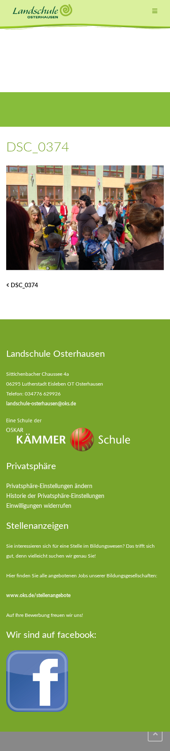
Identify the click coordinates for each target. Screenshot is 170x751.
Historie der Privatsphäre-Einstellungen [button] (55, 496)
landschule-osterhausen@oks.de (41, 403)
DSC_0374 (24, 285)
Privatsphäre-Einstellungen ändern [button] (49, 486)
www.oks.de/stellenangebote (38, 595)
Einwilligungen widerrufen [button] (38, 506)
